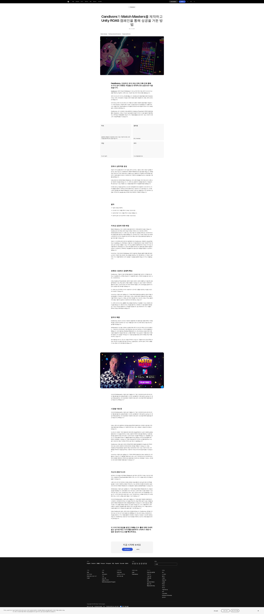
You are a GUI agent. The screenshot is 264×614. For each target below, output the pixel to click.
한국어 (126, 563)
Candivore (113, 91)
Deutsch (94, 563)
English (88, 563)
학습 (90, 1)
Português (108, 563)
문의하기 (94, 1)
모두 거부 (225, 610)
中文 (113, 563)
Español (117, 563)
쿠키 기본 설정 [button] (125, 606)
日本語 (98, 563)
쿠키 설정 (216, 610)
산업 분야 (77, 1)
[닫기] (258, 610)
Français (103, 563)
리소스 (82, 1)
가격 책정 (100, 1)
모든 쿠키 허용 (235, 610)
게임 (73, 1)
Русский (122, 563)
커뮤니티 (86, 1)
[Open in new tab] (95, 576)
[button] (173, 2)
